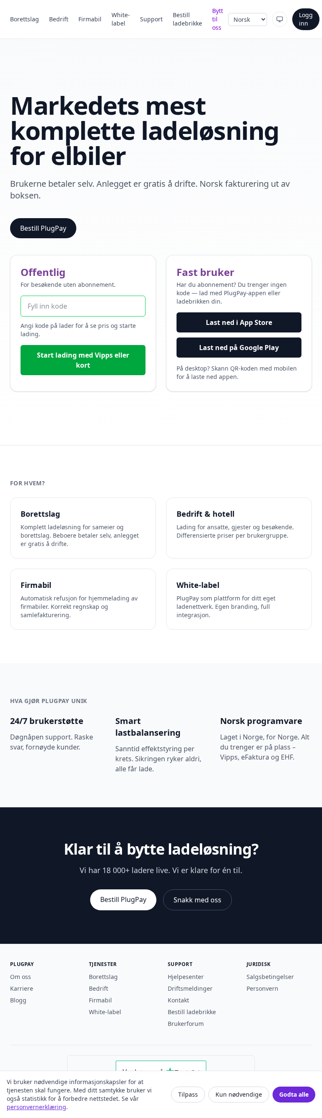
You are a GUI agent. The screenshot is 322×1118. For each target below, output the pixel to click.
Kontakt (178, 1000)
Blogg (18, 1000)
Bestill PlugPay (43, 228)
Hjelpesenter (186, 977)
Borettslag (24, 19)
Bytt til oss (217, 19)
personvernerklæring (36, 1107)
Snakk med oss (197, 899)
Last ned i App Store (239, 322)
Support (151, 19)
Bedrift (58, 19)
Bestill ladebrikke (187, 19)
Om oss (20, 977)
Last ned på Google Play (239, 347)
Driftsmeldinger (190, 988)
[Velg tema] (279, 19)
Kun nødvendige (239, 1094)
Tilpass (188, 1094)
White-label (121, 19)
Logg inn (306, 19)
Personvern (262, 988)
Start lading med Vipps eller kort (83, 360)
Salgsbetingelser (270, 977)
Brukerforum (186, 1024)
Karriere (21, 988)
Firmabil (89, 19)
